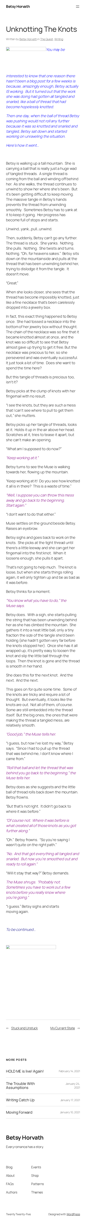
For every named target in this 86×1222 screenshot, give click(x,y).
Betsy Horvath (18, 6)
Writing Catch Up (20, 1100)
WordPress (73, 1214)
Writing (58, 39)
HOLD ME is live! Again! (25, 1071)
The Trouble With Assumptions (20, 1086)
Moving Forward (19, 1112)
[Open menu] (77, 6)
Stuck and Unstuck (24, 1028)
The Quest (46, 39)
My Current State (62, 1028)
